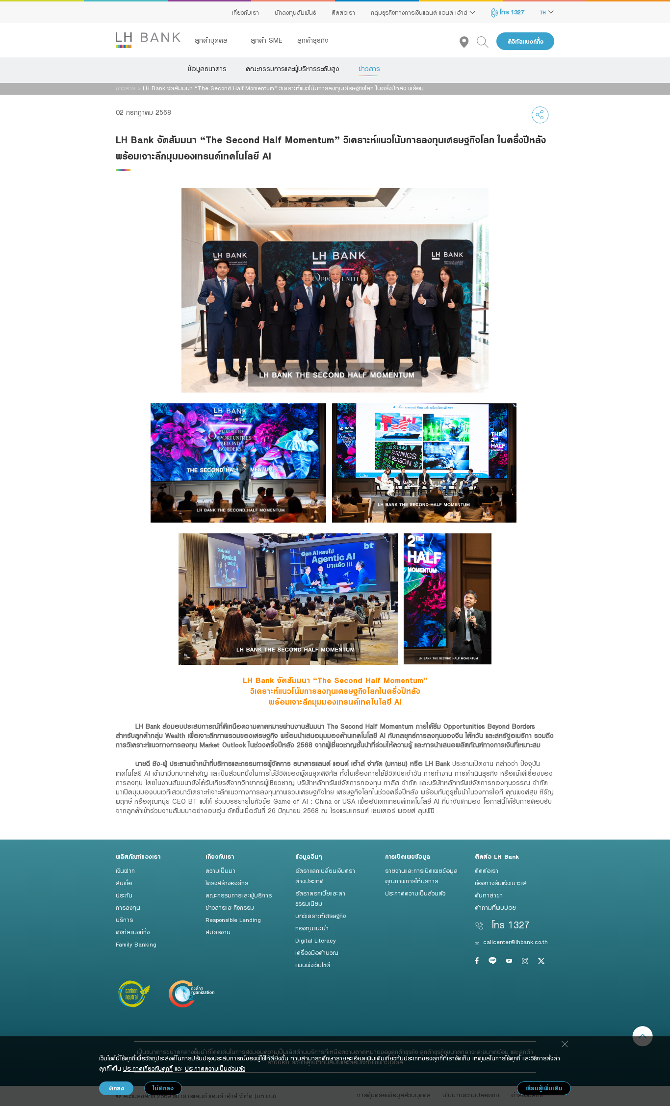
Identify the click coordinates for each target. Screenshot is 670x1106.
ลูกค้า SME (267, 40)
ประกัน (124, 895)
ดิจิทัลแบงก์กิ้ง (525, 41)
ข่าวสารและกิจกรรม (230, 907)
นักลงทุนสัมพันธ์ (295, 12)
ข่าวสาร (369, 68)
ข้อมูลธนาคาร (207, 68)
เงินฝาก (125, 870)
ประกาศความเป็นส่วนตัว (415, 893)
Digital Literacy (315, 940)
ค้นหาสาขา (489, 895)
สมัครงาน (218, 932)
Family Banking (136, 944)
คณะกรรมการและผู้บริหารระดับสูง (292, 68)
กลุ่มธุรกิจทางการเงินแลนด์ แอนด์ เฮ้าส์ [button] (420, 12)
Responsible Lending (233, 919)
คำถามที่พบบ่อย (495, 907)
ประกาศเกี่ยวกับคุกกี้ (148, 1068)
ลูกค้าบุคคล (212, 40)
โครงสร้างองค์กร (227, 883)
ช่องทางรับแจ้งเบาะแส (501, 883)
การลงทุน (128, 907)
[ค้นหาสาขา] (468, 41)
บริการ (124, 919)
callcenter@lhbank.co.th (515, 942)
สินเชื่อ (124, 883)
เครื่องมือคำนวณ (316, 952)
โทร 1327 (511, 12)
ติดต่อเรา (343, 12)
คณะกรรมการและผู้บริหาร (239, 895)
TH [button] (544, 12)
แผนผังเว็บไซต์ (312, 965)
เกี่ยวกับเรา (245, 12)
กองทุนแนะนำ (312, 928)
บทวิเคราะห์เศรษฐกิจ (320, 916)
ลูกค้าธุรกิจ (313, 40)
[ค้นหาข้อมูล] (486, 41)
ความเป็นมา (220, 870)
